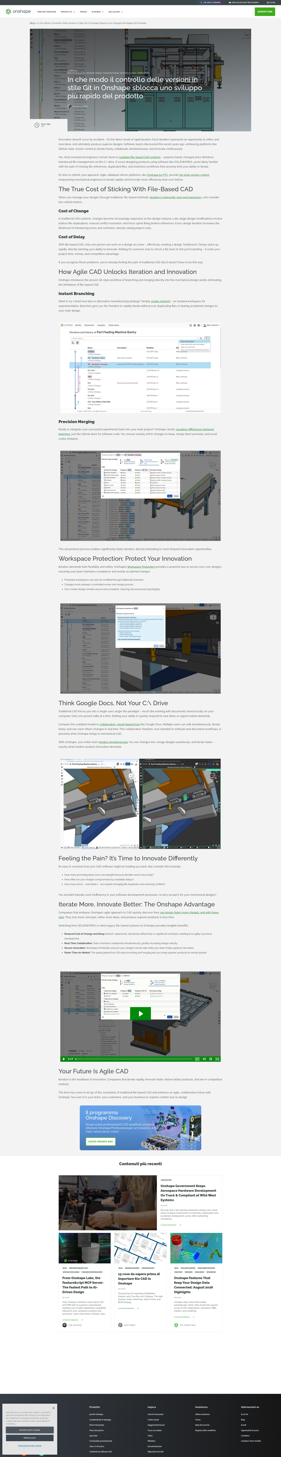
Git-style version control (194, 174)
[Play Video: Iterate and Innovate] (140, 1013)
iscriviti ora (265, 11)
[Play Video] (63, 1059)
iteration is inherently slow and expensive (175, 197)
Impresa (98, 73)
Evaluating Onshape (111, 73)
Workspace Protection (141, 566)
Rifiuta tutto (30, 1438)
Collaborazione (143, 73)
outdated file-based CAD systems (140, 157)
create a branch (160, 301)
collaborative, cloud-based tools (120, 724)
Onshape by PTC (157, 174)
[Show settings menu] (210, 1059)
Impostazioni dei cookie (29, 1446)
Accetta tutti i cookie (29, 1430)
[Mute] (204, 1059)
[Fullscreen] (217, 1059)
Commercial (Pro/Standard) (83, 73)
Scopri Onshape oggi (100, 1141)
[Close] (53, 1408)
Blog (32, 23)
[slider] (134, 1059)
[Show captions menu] (197, 1059)
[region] (29, 1429)
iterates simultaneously (113, 742)
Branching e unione (128, 73)
